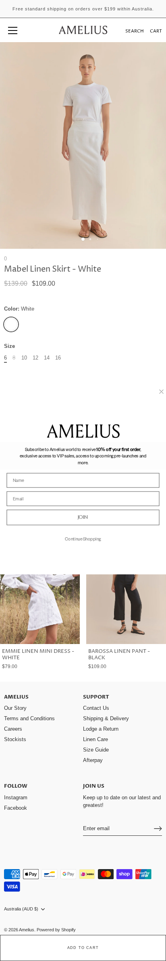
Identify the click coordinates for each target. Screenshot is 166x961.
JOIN (83, 517)
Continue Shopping (83, 538)
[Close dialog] (161, 391)
